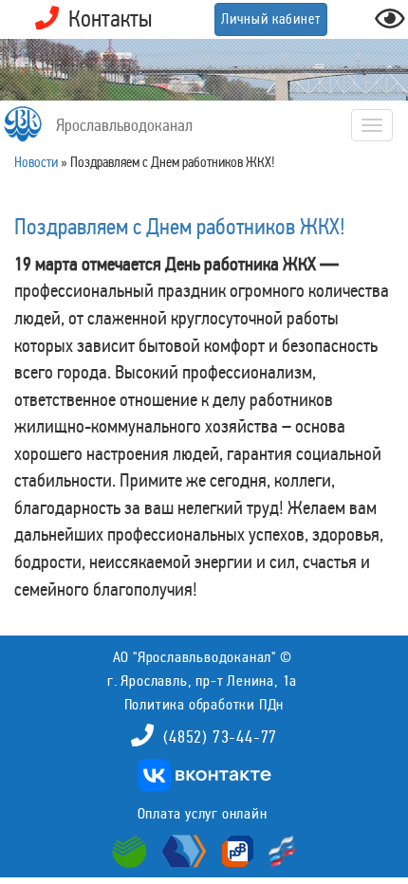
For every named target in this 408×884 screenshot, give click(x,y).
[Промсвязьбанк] (235, 849)
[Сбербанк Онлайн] (132, 849)
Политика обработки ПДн (204, 704)
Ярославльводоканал (124, 125)
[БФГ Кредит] (277, 849)
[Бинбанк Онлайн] (182, 849)
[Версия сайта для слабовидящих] (390, 24)
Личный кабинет (271, 19)
